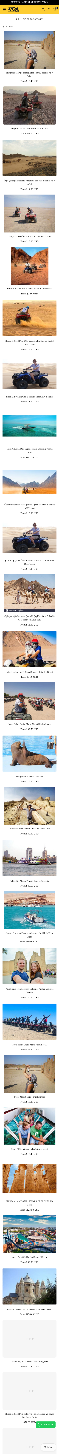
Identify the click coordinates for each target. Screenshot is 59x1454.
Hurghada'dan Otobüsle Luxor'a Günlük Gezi (29, 829)
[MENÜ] (4, 9)
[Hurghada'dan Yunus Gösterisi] (29, 754)
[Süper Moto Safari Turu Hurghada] (29, 1074)
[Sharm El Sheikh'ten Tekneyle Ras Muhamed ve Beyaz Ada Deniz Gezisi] (29, 1391)
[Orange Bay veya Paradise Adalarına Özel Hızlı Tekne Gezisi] (29, 910)
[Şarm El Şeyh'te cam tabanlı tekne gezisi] (29, 1126)
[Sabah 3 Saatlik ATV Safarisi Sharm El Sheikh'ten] (29, 266)
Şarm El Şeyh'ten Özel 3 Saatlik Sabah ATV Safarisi (29, 397)
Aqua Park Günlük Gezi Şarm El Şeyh (29, 1257)
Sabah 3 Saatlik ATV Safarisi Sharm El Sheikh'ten (29, 288)
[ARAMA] (43, 9)
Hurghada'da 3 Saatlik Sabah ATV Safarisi (29, 128)
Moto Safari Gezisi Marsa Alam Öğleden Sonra (29, 724)
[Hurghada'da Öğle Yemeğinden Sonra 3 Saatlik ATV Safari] (29, 50)
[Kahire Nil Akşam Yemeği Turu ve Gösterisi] (29, 858)
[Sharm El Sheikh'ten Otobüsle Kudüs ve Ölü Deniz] (29, 1286)
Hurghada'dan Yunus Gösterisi (29, 776)
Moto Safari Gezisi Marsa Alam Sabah (29, 1045)
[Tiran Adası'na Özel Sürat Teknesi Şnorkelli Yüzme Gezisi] (29, 426)
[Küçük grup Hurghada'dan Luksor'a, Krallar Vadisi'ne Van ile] (29, 966)
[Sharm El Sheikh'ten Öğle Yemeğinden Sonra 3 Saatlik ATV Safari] (29, 318)
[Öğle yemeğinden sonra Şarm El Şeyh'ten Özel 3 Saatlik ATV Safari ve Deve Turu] (29, 593)
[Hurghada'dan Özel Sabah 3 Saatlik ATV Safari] (29, 213)
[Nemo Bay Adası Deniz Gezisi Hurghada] (29, 1339)
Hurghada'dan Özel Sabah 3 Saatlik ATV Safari (29, 236)
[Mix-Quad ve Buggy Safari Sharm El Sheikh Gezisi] (29, 649)
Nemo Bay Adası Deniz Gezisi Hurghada (29, 1361)
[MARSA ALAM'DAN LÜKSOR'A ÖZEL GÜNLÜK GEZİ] (29, 1178)
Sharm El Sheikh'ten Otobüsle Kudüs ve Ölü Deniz (29, 1309)
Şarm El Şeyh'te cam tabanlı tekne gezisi (29, 1149)
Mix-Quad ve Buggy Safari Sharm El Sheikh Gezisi (29, 672)
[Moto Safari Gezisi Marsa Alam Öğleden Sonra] (29, 701)
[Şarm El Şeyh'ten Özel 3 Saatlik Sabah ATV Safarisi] (29, 374)
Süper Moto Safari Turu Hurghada (29, 1097)
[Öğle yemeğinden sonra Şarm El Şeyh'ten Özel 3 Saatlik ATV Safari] (29, 482)
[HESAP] (49, 9)
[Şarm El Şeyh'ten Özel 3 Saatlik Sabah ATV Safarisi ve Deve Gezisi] (29, 537)
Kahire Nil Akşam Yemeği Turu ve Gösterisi (29, 881)
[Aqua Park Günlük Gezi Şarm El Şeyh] (29, 1234)
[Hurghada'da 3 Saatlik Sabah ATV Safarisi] (29, 105)
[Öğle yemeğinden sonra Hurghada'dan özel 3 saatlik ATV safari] (29, 158)
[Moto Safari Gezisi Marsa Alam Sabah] (29, 1022)
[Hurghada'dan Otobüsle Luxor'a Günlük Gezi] (29, 806)
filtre (9, 26)
